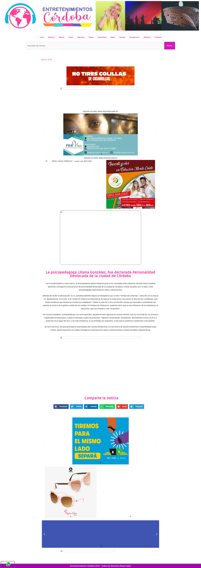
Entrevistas (102, 37)
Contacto (158, 37)
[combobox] (94, 46)
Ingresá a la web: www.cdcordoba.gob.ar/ (100, 111)
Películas (80, 37)
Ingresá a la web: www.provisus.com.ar (100, 157)
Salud (113, 37)
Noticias (51, 37)
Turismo (122, 37)
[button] (44, 134)
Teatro (70, 37)
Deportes (147, 37)
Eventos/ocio (134, 37)
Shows (91, 37)
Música (61, 37)
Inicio (42, 37)
